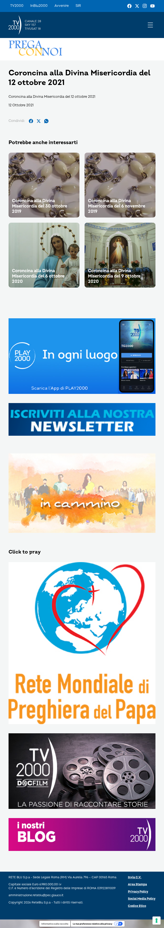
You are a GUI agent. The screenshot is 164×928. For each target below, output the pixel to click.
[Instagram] (145, 6)
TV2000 (16, 6)
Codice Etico (137, 906)
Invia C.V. (134, 877)
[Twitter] (137, 6)
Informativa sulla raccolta (54, 923)
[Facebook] (129, 6)
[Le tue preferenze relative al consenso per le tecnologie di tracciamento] (156, 920)
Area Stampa (137, 884)
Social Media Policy (141, 898)
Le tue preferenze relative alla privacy (92, 923)
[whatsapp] (46, 121)
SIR (78, 6)
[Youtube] (152, 6)
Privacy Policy (138, 891)
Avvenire (61, 6)
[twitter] (39, 121)
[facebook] (31, 121)
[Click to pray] (82, 643)
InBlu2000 (39, 6)
